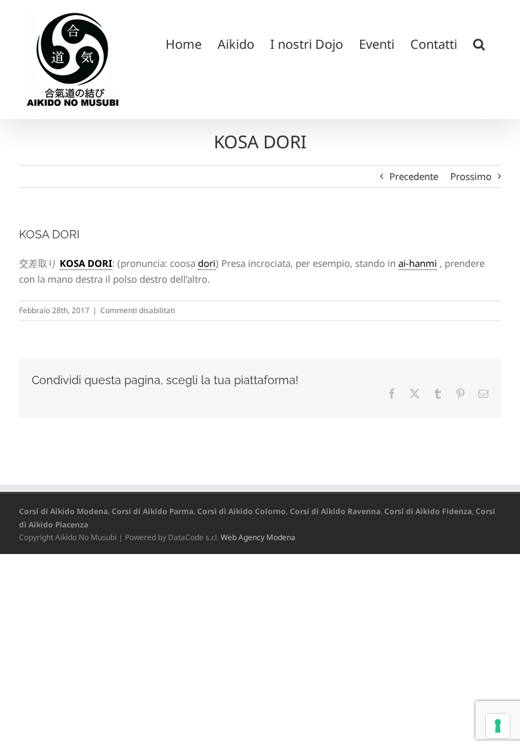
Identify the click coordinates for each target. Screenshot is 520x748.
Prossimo (470, 176)
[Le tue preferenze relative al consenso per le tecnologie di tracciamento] (498, 726)
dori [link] (207, 263)
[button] (479, 43)
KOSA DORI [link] (86, 263)
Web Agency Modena (258, 537)
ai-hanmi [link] (417, 263)
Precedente (413, 176)
